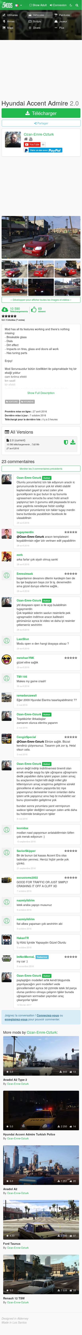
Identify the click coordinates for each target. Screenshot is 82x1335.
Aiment (42, 311)
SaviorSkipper (26, 851)
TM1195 (22, 676)
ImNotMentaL (26, 957)
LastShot (23, 639)
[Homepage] (26, 139)
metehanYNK (25, 658)
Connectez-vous (48, 1015)
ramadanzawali (27, 695)
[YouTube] (31, 139)
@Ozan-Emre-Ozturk (30, 537)
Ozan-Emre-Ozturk (39, 134)
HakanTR (23, 938)
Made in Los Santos (14, 1322)
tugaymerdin (25, 532)
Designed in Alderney (15, 1318)
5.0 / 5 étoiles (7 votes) (13, 320)
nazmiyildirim (26, 900)
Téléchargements (19, 311)
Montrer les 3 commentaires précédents (41, 468)
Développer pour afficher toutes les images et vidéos (41, 299)
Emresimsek (25, 574)
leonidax (22, 828)
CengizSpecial (26, 737)
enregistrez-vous (16, 1019)
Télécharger (44, 112)
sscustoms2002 (27, 877)
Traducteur (42, 956)
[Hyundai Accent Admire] (41, 237)
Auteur (46, 477)
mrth (20, 555)
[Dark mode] (71, 5)
